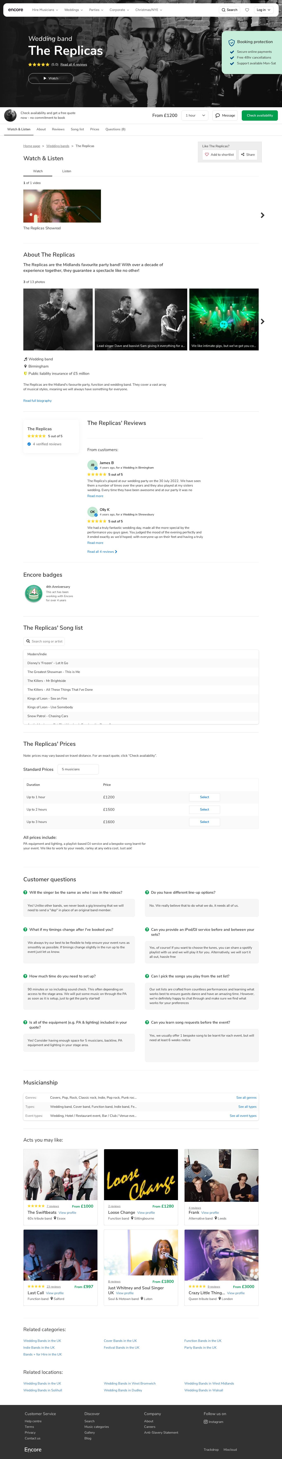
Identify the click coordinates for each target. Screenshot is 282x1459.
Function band (102, 1106)
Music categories (96, 1427)
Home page (31, 146)
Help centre (33, 1421)
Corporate (117, 10)
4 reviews (195, 1208)
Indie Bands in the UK (39, 1347)
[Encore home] (15, 9)
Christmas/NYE (146, 10)
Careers (149, 1427)
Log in (261, 10)
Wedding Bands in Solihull (42, 1390)
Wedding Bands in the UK (42, 1341)
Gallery (89, 1432)
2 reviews (114, 1206)
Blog (87, 1438)
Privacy (30, 1432)
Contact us (32, 1438)
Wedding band (61, 1106)
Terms (29, 1427)
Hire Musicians (43, 10)
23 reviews (54, 1287)
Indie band (121, 1106)
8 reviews (114, 1281)
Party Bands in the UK (200, 1347)
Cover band (81, 1106)
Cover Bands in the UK (120, 1341)
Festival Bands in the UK (121, 1347)
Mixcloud (230, 1449)
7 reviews (53, 1206)
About (148, 1421)
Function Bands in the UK (203, 1341)
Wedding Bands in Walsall (203, 1390)
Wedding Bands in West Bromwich (130, 1383)
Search (232, 10)
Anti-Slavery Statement (161, 1432)
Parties (94, 10)
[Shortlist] (247, 10)
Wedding (57, 1116)
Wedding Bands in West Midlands (209, 1383)
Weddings (71, 10)
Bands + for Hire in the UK (42, 1354)
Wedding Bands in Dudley (123, 1390)
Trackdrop (211, 1449)
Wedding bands (57, 146)
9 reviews (214, 1287)
